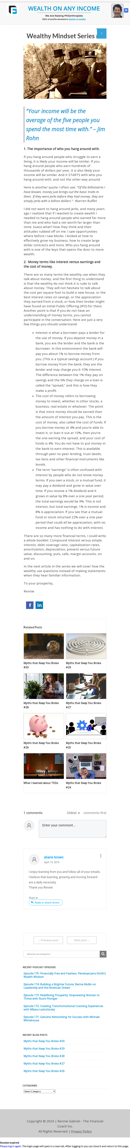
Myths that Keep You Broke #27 (44, 1063)
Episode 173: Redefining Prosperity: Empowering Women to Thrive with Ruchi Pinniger (62, 996)
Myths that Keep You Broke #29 (44, 1048)
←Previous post (48, 940)
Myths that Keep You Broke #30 (44, 1041)
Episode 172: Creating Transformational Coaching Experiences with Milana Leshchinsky (63, 1007)
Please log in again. (11, 1146)
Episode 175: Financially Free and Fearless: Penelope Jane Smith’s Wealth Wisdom (65, 975)
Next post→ (81, 940)
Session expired (9, 1142)
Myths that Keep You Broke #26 (44, 1071)
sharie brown (53, 857)
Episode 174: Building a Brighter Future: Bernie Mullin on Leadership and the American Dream (60, 986)
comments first (94, 813)
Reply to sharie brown (47, 902)
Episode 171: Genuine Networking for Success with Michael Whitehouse (62, 1018)
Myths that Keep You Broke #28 (44, 1056)
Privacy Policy (81, 1131)
